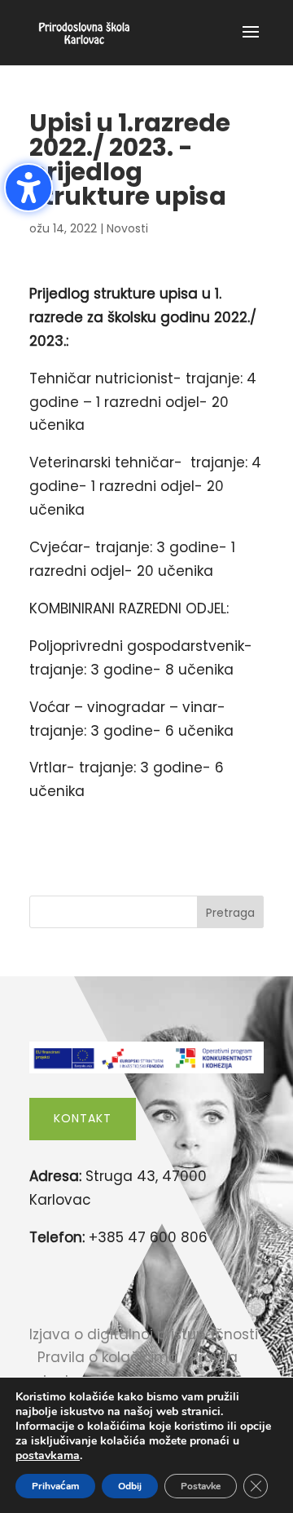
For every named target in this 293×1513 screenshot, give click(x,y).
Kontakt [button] (83, 1118)
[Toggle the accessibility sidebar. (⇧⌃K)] (28, 187)
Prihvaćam (55, 1486)
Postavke (201, 1486)
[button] (251, 42)
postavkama (47, 1456)
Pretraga (230, 913)
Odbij (130, 1486)
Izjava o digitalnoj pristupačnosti (143, 1334)
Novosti (127, 228)
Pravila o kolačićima (107, 1357)
